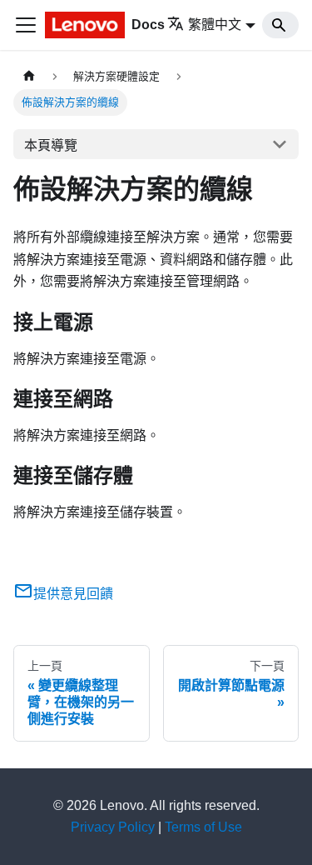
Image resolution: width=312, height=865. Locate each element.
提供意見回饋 (73, 594)
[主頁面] (29, 76)
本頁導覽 (50, 145)
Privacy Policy (113, 827)
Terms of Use (203, 827)
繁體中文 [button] (214, 25)
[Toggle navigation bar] (25, 25)
